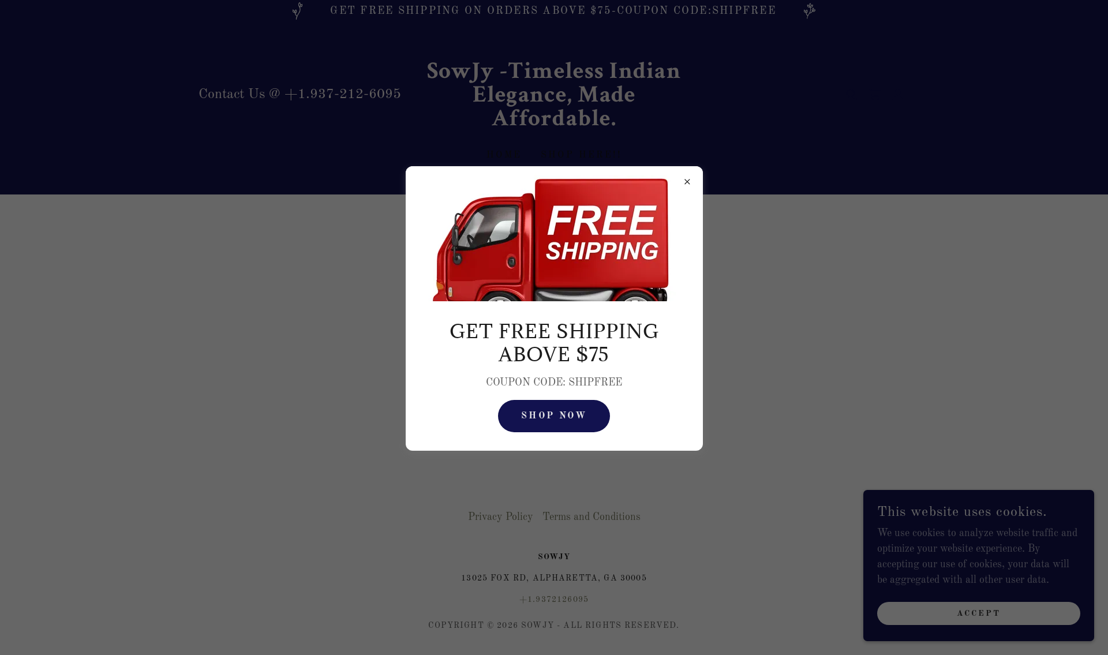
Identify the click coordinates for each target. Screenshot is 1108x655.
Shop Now (554, 416)
